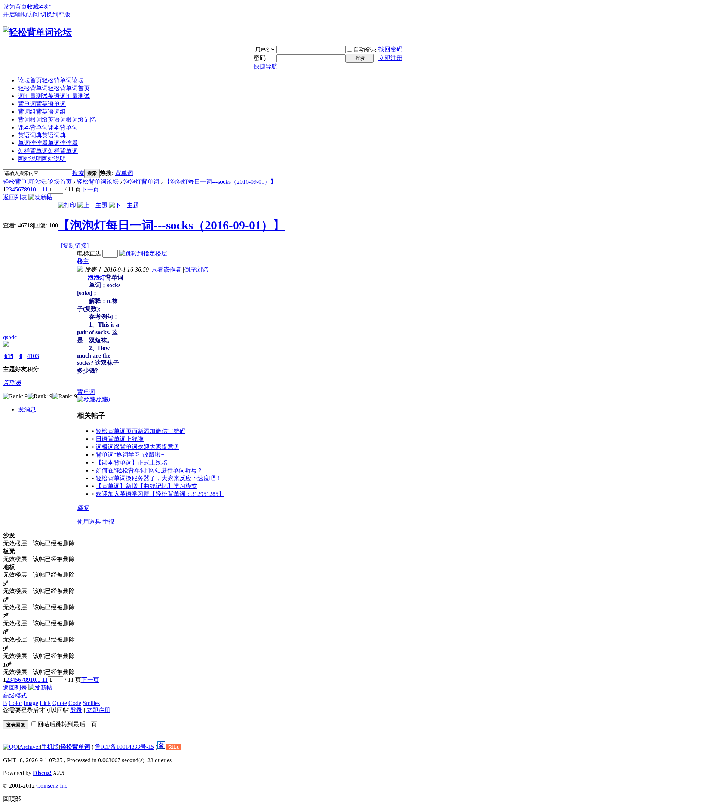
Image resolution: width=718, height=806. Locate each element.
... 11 (42, 189)
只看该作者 (166, 269)
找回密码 (390, 49)
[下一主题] (124, 205)
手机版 (50, 747)
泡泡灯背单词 (141, 181)
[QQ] (10, 747)
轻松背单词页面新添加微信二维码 (140, 431)
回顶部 (12, 799)
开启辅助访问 (21, 14)
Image (31, 703)
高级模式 (15, 695)
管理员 (12, 383)
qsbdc (10, 337)
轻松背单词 (54, 88)
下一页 (90, 189)
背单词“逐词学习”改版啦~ (130, 454)
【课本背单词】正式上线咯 (132, 462)
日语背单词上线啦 (120, 439)
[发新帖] (40, 197)
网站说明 (42, 159)
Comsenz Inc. (52, 785)
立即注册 (390, 58)
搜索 (78, 173)
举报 (108, 521)
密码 (260, 58)
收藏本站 (39, 6)
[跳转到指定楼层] (143, 253)
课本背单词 (48, 127)
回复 (83, 508)
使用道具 (89, 521)
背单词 (42, 104)
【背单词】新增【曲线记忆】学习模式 (146, 486)
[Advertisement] (179, 320)
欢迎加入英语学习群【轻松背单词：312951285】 (160, 494)
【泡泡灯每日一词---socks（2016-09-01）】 (220, 181)
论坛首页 (51, 80)
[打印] (67, 205)
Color (15, 703)
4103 (33, 356)
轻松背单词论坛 (24, 181)
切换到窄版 (55, 14)
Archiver (29, 747)
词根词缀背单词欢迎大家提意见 (138, 447)
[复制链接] (75, 245)
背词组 (42, 111)
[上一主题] (92, 205)
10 (33, 189)
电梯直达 (89, 253)
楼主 (83, 261)
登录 (76, 710)
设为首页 (15, 6)
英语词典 (42, 135)
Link (45, 703)
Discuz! (42, 773)
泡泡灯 (96, 277)
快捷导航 (265, 66)
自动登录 (365, 49)
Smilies (91, 703)
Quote (59, 703)
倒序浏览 (196, 269)
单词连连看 (48, 143)
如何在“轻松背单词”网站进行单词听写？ (149, 470)
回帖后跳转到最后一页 (67, 724)
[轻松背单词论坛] (37, 32)
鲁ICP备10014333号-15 (124, 747)
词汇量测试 (54, 96)
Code (74, 703)
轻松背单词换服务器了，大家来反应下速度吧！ (158, 478)
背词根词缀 (57, 119)
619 (8, 356)
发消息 (27, 409)
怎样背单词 (48, 151)
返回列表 (15, 197)
